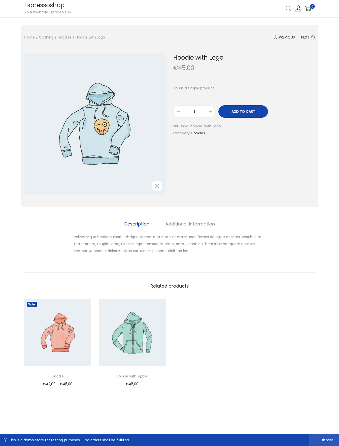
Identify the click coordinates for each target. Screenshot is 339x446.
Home (29, 37)
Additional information (190, 224)
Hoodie (58, 376)
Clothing (46, 37)
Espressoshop (44, 5)
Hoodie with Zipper (132, 376)
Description (136, 224)
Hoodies (64, 37)
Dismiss (327, 440)
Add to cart (243, 111)
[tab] (136, 224)
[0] (308, 9)
